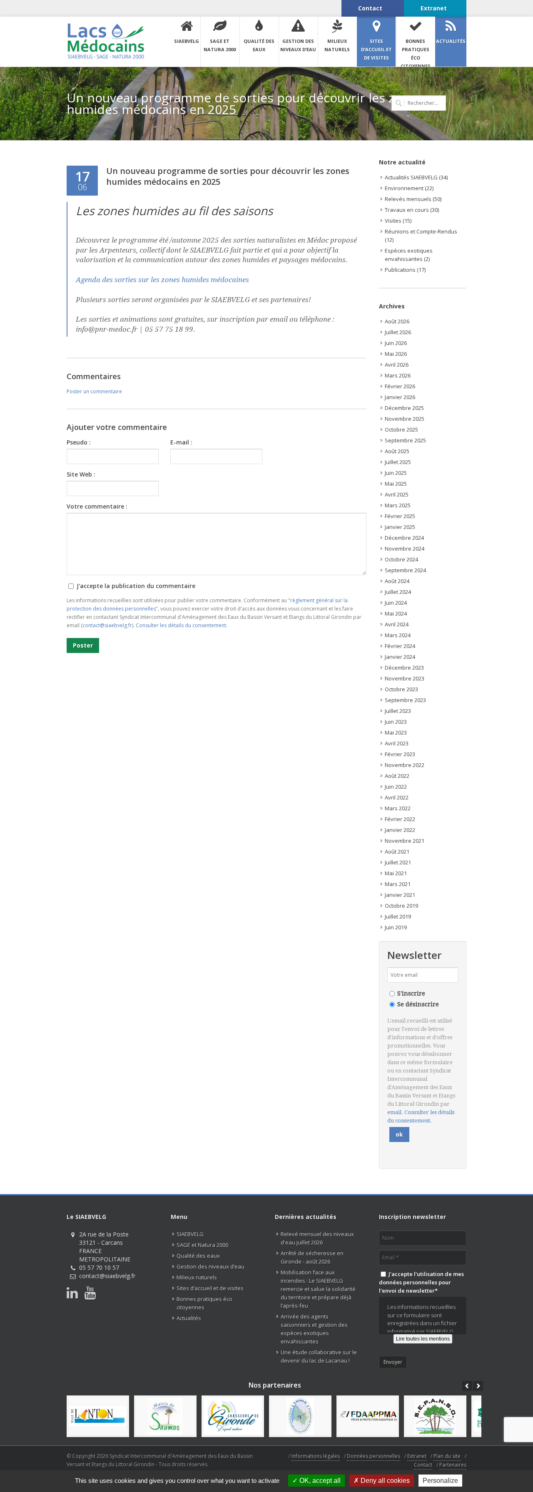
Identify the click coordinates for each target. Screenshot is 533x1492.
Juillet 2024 (398, 592)
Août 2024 (397, 581)
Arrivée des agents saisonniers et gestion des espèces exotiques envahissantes (314, 1329)
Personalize (440, 1480)
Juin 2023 (396, 721)
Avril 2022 (396, 797)
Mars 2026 (398, 375)
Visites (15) (398, 220)
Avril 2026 (396, 364)
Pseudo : (79, 442)
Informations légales (315, 1456)
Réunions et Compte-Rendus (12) (421, 235)
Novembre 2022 (404, 765)
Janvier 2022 (400, 830)
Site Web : (81, 474)
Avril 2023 (396, 743)
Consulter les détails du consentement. (181, 625)
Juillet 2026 (398, 332)
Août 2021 (397, 851)
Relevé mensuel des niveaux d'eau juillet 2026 (317, 1238)
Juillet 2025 (398, 462)
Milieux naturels (197, 1277)
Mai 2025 (396, 483)
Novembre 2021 (404, 840)
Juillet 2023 (398, 711)
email (394, 1112)
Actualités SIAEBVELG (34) (416, 177)
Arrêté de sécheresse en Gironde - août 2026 (312, 1257)
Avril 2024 (396, 624)
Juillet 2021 (398, 862)
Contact (423, 1464)
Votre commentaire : (97, 506)
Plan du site (447, 1456)
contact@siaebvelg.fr (107, 625)
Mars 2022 (398, 808)
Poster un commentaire (94, 391)
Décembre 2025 (404, 408)
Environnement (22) (409, 188)
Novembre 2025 (404, 418)
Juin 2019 (396, 927)
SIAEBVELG (190, 1234)
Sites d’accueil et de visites (210, 1288)
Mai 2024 (396, 613)
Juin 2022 (396, 786)
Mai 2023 (396, 732)
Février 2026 (400, 386)
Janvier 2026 (400, 397)
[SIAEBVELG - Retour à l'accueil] (106, 41)
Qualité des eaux (198, 1255)
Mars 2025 (398, 505)
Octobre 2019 (401, 905)
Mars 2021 (398, 884)
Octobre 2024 (401, 559)
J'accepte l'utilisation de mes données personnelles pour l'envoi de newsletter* (421, 1282)
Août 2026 (397, 321)
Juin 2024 (396, 602)
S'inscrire (411, 993)
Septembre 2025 (405, 440)
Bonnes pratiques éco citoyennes (204, 1303)
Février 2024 (400, 646)
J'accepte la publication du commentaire (135, 586)
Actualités (189, 1318)
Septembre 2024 (405, 570)
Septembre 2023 (405, 700)
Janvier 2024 (400, 656)
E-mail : (181, 442)
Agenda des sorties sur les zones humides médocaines (162, 280)
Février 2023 (400, 754)
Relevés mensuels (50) (413, 199)
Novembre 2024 (404, 548)
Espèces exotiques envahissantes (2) (409, 255)
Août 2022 (397, 776)
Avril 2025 (396, 494)
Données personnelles (373, 1456)
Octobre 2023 (401, 689)
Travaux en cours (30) (412, 209)
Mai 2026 (396, 353)
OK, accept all (319, 1480)
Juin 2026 (396, 343)
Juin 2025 (396, 473)
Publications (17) (405, 269)
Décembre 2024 (404, 537)
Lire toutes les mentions (423, 1339)
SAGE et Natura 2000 (202, 1245)
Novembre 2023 (404, 678)
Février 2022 (400, 819)
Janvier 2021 (400, 895)
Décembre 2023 (404, 667)
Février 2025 (400, 516)
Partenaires (452, 1464)
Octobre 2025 (401, 429)
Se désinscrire (418, 1004)
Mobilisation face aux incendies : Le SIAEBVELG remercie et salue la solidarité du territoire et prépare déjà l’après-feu (318, 1289)
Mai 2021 (396, 873)
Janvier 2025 (400, 527)
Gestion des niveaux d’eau (210, 1266)
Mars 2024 (398, 635)
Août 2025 (397, 451)
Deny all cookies (384, 1480)
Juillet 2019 (398, 916)
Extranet (416, 1456)
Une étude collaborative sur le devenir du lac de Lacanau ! (319, 1356)
